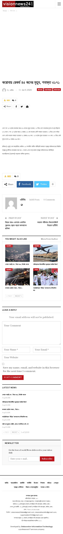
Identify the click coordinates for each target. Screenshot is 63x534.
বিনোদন (36, 483)
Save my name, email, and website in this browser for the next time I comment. (31, 369)
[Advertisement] (31, 46)
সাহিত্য (49, 483)
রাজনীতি (22, 483)
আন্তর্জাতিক (8, 246)
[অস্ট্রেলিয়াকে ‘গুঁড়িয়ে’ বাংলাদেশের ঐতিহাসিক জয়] (45, 276)
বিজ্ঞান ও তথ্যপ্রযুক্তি (32, 487)
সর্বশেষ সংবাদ (57, 89)
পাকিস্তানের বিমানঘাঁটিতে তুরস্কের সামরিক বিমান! (14, 402)
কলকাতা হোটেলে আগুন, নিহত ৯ (10, 409)
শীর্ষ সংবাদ (40, 89)
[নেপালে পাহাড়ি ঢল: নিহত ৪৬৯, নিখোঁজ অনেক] (17, 253)
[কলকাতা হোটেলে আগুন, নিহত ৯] (17, 276)
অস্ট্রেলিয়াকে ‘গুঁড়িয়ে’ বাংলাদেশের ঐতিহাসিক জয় (14, 417)
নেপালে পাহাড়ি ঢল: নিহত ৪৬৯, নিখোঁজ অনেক (14, 395)
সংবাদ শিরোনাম (48, 89)
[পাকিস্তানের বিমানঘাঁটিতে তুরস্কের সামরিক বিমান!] (45, 253)
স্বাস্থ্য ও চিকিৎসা (18, 487)
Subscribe (47, 459)
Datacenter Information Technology (37, 527)
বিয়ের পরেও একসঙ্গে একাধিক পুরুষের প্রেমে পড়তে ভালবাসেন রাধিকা (16, 225)
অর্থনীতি (29, 483)
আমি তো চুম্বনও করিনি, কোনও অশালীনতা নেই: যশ (15, 424)
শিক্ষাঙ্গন (42, 483)
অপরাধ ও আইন (45, 487)
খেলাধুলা (36, 269)
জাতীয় (6, 483)
